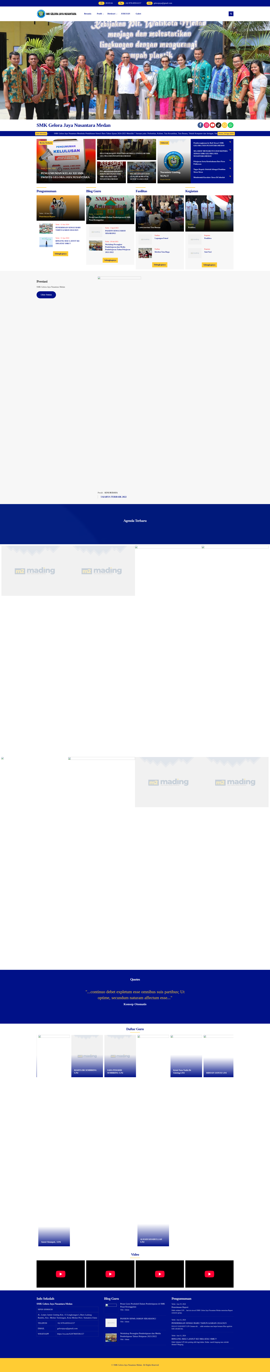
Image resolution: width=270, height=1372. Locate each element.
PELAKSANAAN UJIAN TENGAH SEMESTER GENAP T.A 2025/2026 (140, 176)
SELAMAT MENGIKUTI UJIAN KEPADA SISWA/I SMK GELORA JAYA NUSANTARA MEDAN (210, 153)
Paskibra (191, 227)
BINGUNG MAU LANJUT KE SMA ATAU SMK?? (194, 1339)
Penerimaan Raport (47, 216)
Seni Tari (208, 252)
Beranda (87, 14)
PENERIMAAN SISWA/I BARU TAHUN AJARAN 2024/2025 (199, 1323)
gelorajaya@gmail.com (163, 3)
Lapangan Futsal (161, 238)
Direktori (111, 14)
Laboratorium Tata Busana (149, 227)
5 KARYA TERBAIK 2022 (114, 497)
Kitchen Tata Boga (162, 252)
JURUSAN (125, 14)
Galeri (138, 14)
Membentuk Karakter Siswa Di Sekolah (209, 177)
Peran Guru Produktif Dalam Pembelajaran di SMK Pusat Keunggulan (109, 218)
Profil (99, 14)
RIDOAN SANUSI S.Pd (150, 1073)
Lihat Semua (46, 295)
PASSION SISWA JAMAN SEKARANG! (138, 1318)
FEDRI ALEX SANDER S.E (218, 1073)
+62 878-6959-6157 (133, 3)
